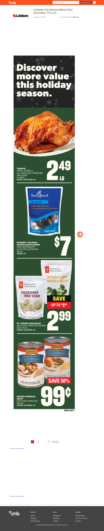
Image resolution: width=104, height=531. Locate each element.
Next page (55, 442)
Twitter (55, 521)
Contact (78, 521)
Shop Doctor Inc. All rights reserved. (57, 525)
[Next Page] (80, 234)
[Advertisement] (44, 37)
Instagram (56, 516)
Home (33, 516)
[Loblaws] (21, 16)
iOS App (33, 518)
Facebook (56, 518)
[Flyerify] (8, 2)
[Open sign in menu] (94, 2)
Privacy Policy (80, 516)
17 (48, 442)
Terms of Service (81, 518)
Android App (35, 521)
